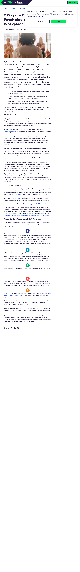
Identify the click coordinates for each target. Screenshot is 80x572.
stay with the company (16, 194)
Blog (13, 8)
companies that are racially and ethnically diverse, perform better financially (27, 215)
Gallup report (17, 198)
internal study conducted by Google (17, 189)
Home (6, 8)
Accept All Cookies (58, 21)
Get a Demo (73, 2)
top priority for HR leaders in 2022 (39, 204)
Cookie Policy (39, 16)
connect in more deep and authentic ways (36, 234)
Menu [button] (5, 2)
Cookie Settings (43, 21)
